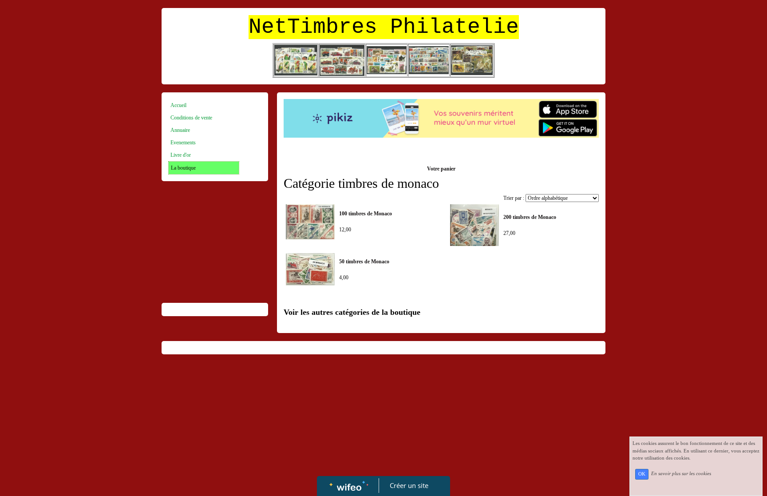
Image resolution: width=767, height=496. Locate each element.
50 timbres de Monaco (364, 261)
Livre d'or (180, 155)
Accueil (178, 105)
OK (641, 474)
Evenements (183, 142)
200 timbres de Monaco (529, 217)
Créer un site (409, 485)
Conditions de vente (191, 118)
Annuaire (180, 130)
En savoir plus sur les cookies (681, 473)
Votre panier (441, 169)
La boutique (183, 168)
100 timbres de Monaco (365, 213)
